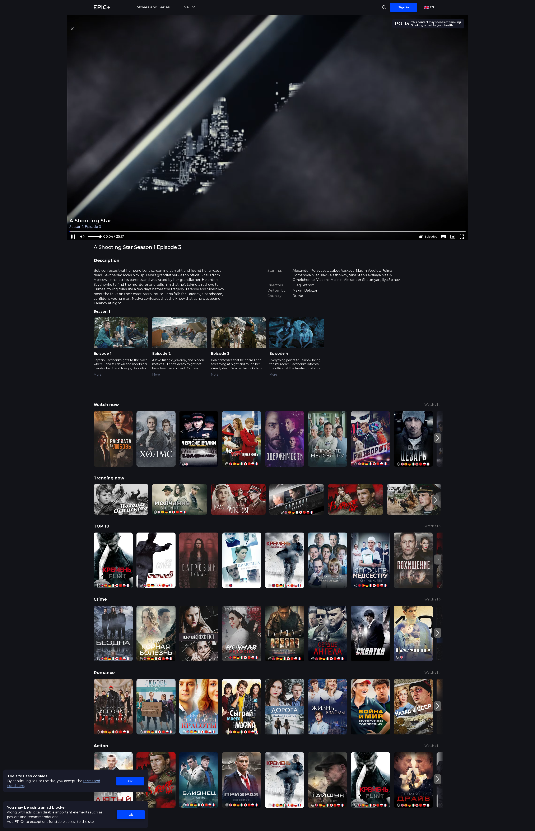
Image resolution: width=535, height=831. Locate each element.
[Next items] (437, 438)
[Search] (384, 7)
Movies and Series (153, 7)
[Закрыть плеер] (72, 28)
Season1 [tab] (102, 311)
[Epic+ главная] (102, 7)
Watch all (431, 405)
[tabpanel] (267, 349)
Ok (130, 781)
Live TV (188, 7)
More (97, 374)
